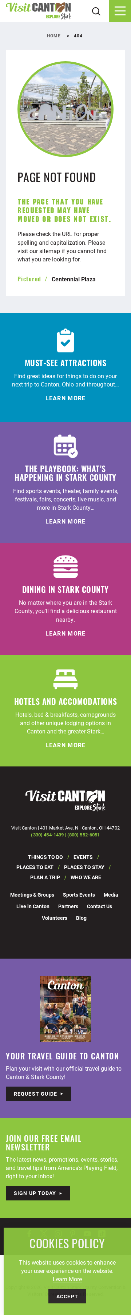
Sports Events (79, 894)
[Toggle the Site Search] (96, 10)
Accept (67, 1296)
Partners (68, 906)
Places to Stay (84, 867)
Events (83, 856)
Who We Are (86, 877)
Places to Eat (34, 867)
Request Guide (35, 1093)
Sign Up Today (35, 1193)
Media (111, 894)
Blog (81, 917)
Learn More (67, 1279)
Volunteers (54, 917)
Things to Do (45, 856)
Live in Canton (32, 906)
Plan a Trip (45, 877)
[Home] (38, 11)
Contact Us (99, 906)
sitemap (49, 251)
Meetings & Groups (32, 894)
